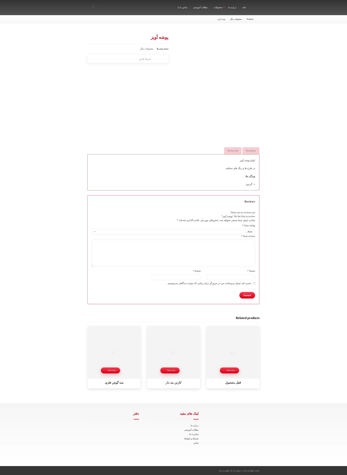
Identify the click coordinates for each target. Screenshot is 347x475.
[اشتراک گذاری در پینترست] (122, 58)
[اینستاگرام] (247, 452)
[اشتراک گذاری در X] (128, 58)
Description (251, 151)
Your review (248, 236)
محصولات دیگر (146, 49)
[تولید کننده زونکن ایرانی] (94, 5)
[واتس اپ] (256, 452)
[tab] (250, 150)
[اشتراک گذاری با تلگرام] (115, 58)
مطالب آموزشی (191, 430)
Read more (231, 370)
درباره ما (195, 425)
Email (197, 271)
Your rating (248, 225)
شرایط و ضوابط (191, 438)
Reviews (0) (233, 151)
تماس (196, 443)
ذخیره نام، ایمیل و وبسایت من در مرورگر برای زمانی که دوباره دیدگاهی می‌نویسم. (209, 283)
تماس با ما (194, 434)
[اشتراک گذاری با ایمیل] (108, 58)
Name (251, 271)
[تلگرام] (252, 452)
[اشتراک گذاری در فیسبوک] (135, 58)
